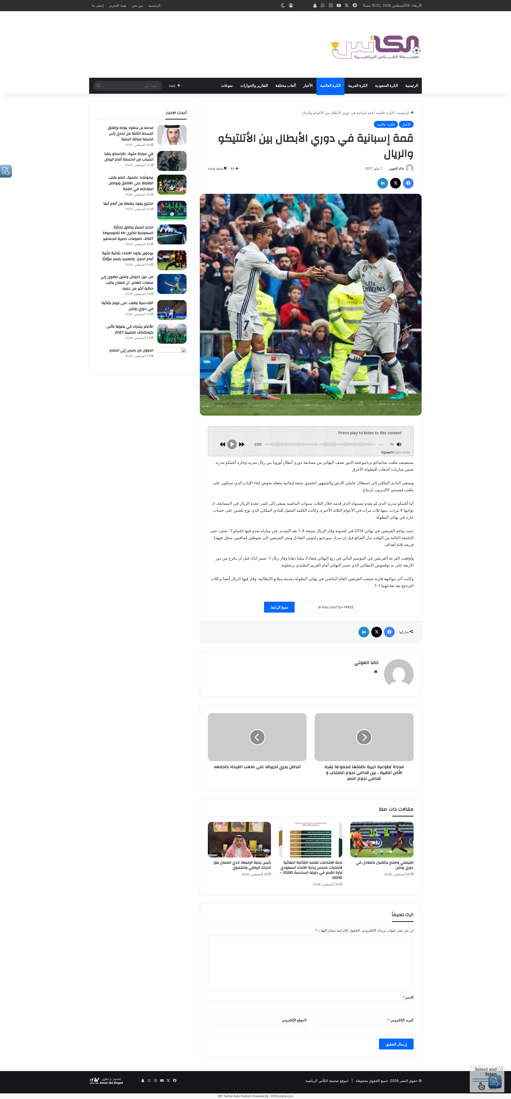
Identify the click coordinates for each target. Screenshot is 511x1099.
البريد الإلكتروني (401, 1020)
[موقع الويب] (375, 672)
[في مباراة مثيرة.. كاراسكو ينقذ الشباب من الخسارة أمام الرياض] (172, 161)
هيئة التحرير (117, 5)
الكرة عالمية (385, 112)
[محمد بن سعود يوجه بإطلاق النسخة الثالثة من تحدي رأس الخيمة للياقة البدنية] (172, 135)
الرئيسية (154, 5)
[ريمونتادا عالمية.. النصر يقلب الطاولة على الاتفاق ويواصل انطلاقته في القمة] (172, 185)
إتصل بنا (98, 5)
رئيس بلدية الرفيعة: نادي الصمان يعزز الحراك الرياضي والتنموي (242, 865)
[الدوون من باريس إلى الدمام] (172, 357)
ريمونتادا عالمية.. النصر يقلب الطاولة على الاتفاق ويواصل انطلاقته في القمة (131, 183)
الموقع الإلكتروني (294, 1020)
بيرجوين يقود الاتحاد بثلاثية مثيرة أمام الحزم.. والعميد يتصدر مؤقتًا (127, 256)
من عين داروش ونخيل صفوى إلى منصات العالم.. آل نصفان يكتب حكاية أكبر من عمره (127, 282)
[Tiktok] (299, 5)
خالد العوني (396, 168)
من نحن (137, 5)
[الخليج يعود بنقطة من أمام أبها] (172, 211)
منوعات (227, 86)
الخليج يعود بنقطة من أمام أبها (128, 203)
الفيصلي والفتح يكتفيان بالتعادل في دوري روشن (385, 865)
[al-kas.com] (375, 44)
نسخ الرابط (279, 607)
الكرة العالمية (330, 86)
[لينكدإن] (382, 183)
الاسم (408, 997)
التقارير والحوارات (254, 86)
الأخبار (308, 86)
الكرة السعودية (386, 86)
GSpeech (387, 452)
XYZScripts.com (282, 1096)
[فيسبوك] (408, 183)
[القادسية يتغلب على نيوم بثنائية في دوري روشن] (172, 310)
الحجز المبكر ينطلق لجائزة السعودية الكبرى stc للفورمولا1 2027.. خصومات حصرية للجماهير (127, 233)
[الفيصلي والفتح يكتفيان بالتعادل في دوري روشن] (382, 840)
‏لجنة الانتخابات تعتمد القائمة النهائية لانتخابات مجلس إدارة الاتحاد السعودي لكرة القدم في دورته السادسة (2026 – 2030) (311, 870)
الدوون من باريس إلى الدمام (131, 350)
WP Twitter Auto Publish (234, 1096)
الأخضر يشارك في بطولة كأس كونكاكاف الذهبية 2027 (129, 329)
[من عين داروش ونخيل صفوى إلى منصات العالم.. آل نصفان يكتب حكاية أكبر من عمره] (172, 284)
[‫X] (395, 183)
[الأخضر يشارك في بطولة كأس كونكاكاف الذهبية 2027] (172, 334)
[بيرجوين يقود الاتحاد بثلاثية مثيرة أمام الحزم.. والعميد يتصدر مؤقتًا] (172, 260)
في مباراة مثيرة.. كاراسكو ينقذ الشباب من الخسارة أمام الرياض (128, 156)
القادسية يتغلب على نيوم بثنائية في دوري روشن (127, 306)
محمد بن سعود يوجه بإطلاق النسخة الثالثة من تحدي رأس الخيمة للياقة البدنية (130, 133)
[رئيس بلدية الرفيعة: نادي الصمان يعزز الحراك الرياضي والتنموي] (239, 840)
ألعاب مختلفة (285, 86)
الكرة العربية (358, 86)
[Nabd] (307, 5)
